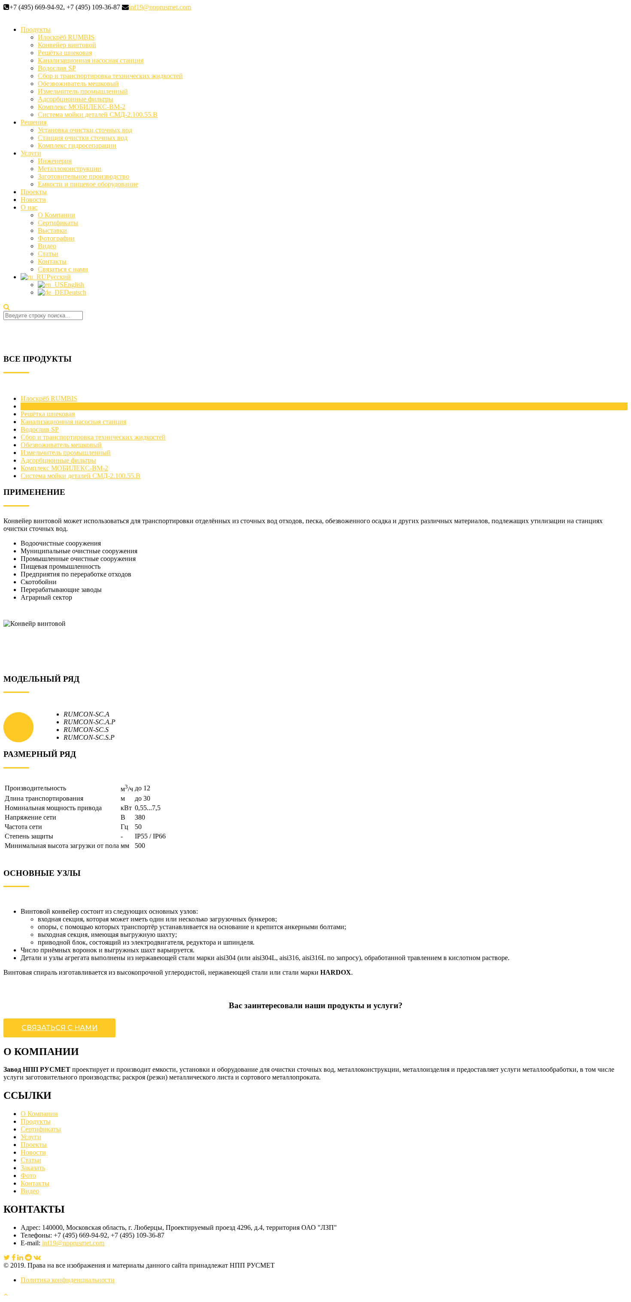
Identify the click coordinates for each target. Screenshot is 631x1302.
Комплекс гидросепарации (77, 145)
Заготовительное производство (83, 176)
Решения (33, 122)
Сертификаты (58, 222)
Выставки (52, 230)
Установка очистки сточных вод (85, 130)
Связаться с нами (63, 269)
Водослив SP (57, 68)
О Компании (56, 215)
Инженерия (55, 161)
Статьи (48, 253)
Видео (47, 246)
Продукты (36, 29)
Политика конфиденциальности (68, 1280)
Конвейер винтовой (67, 45)
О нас (29, 207)
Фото (28, 1175)
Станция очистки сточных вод (82, 137)
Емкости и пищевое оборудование (88, 184)
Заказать (33, 1167)
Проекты (34, 191)
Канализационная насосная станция (90, 60)
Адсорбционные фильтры (75, 99)
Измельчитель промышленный (83, 91)
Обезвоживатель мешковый (78, 83)
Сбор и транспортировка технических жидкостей (110, 75)
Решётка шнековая (65, 52)
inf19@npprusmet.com (160, 7)
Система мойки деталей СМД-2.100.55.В (98, 114)
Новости (33, 199)
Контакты (52, 261)
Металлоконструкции (69, 168)
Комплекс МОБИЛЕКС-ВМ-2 (81, 106)
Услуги (31, 153)
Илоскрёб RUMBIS (66, 37)
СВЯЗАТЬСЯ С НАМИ (59, 1028)
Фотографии (56, 238)
